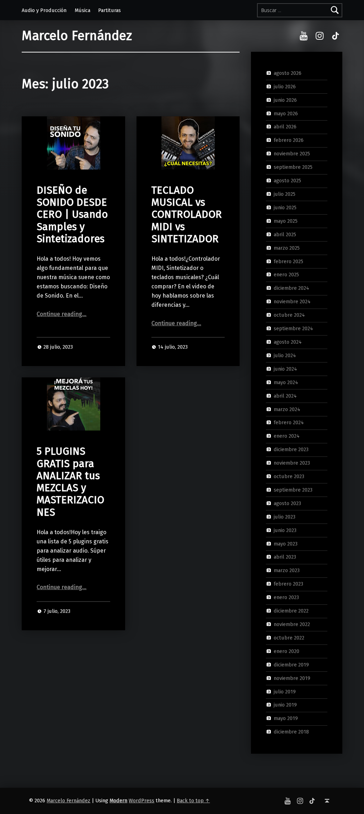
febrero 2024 (289, 422)
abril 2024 (285, 395)
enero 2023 (286, 597)
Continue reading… (61, 314)
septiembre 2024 (293, 328)
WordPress (141, 800)
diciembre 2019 (291, 664)
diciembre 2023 (291, 449)
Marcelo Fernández (77, 36)
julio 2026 (285, 86)
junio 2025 (285, 207)
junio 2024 (285, 369)
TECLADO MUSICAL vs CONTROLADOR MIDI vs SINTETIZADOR (186, 214)
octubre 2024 (289, 315)
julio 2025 (284, 194)
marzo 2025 (287, 247)
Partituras (109, 10)
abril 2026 (285, 126)
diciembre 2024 (291, 288)
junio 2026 (285, 99)
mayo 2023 (286, 543)
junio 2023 (285, 530)
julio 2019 (285, 691)
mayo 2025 (286, 221)
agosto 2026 (287, 73)
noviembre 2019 (292, 678)
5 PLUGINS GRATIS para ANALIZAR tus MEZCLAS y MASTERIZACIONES (70, 481)
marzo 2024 (287, 409)
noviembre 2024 (292, 301)
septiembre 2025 (293, 167)
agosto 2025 (287, 180)
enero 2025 (286, 274)
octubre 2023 (289, 476)
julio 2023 (284, 517)
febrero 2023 (288, 584)
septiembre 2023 (293, 490)
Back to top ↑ (193, 800)
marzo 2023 (287, 570)
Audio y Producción (44, 10)
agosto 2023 (287, 503)
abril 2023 (285, 557)
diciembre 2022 (291, 611)
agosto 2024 (288, 342)
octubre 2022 (289, 638)
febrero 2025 (288, 261)
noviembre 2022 (292, 624)
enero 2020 (286, 651)
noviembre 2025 (292, 153)
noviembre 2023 (292, 463)
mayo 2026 (286, 113)
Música (82, 10)
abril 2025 (285, 234)
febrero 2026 (289, 140)
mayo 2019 (286, 718)
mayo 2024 (286, 382)
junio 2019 (285, 705)
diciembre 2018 (291, 732)
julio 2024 (285, 355)
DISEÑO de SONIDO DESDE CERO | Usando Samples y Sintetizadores (72, 214)
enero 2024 (287, 436)
